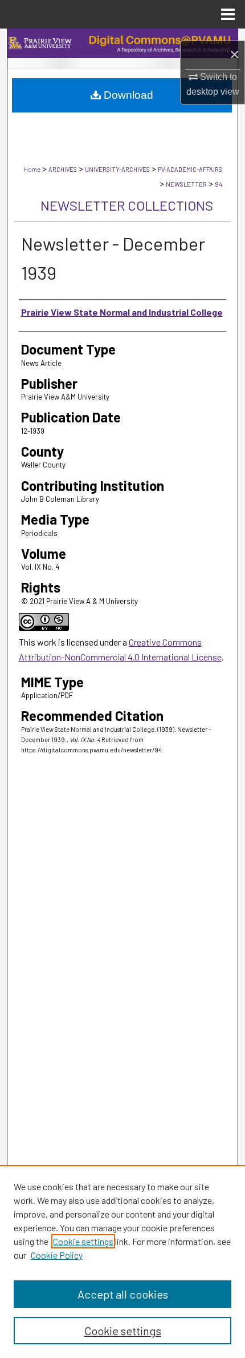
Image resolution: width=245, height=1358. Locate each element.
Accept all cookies (122, 1294)
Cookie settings (83, 1241)
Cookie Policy (57, 1255)
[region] (122, 1261)
